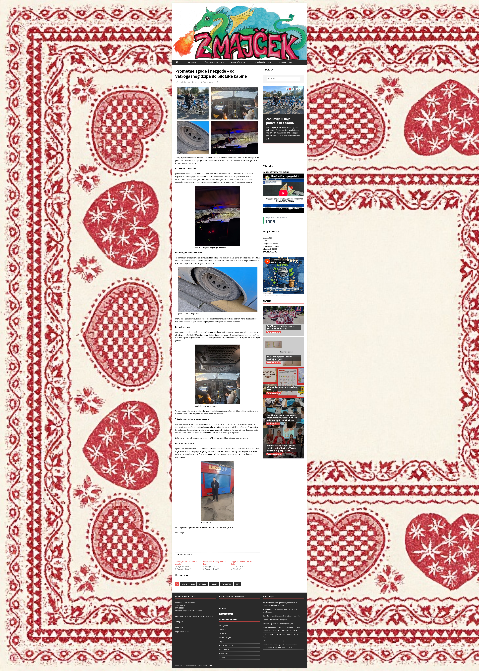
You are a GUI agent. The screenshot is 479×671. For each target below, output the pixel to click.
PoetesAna (223, 629)
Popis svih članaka (182, 631)
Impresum (179, 628)
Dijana (196, 82)
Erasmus (202, 584)
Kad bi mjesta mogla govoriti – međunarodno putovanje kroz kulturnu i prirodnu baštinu (282, 418)
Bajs (193, 584)
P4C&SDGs (223, 633)
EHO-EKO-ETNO (285, 62)
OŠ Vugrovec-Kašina (269, 295)
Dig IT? (221, 641)
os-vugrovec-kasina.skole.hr (202, 616)
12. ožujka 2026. (184, 82)
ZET (237, 584)
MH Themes (209, 665)
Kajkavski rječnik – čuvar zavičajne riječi (279, 358)
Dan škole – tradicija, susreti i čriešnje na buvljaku (282, 327)
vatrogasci (226, 584)
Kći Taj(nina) (223, 625)
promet (214, 584)
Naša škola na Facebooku (231, 597)
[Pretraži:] (283, 79)
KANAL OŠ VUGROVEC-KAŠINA (276, 172)
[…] (299, 156)
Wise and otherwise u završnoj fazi (282, 388)
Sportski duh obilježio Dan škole (275, 620)
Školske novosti (209, 82)
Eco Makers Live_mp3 (282, 295)
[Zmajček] (239, 58)
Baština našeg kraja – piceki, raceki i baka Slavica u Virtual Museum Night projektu (281, 448)
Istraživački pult (262, 62)
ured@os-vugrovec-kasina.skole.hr (188, 610)
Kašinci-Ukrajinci (225, 637)
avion (184, 584)
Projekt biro (223, 653)
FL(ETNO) (267, 301)
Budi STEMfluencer (226, 645)
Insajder (222, 657)
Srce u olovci (224, 649)
